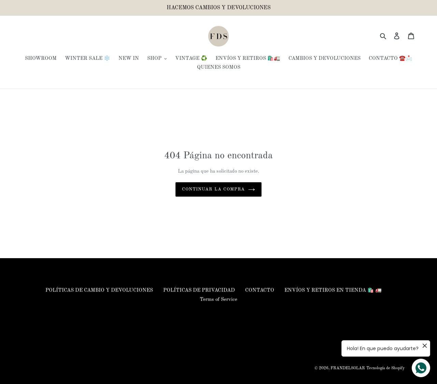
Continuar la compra (213, 189)
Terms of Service (218, 299)
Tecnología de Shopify (385, 368)
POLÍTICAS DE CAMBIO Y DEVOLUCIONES (99, 290)
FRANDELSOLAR (347, 368)
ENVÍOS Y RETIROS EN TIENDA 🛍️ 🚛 (333, 290)
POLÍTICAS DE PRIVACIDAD (199, 290)
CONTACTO (259, 290)
